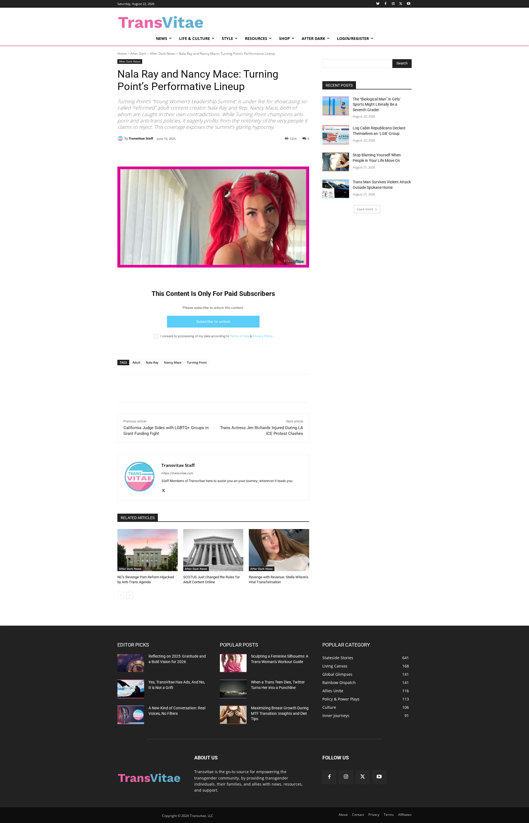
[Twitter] (401, 4)
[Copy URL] (206, 152)
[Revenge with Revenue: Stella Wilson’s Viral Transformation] (279, 550)
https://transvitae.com (177, 473)
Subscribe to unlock (213, 321)
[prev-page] (120, 595)
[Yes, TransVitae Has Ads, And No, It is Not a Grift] (130, 689)
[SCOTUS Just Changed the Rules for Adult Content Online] (213, 550)
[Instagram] (393, 4)
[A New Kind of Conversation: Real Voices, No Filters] (130, 714)
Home (122, 53)
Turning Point (197, 362)
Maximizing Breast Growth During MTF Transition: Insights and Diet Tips (280, 713)
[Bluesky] (378, 4)
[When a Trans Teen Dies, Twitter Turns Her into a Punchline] (233, 689)
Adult (136, 362)
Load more (365, 209)
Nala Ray (152, 362)
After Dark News (162, 53)
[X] (168, 152)
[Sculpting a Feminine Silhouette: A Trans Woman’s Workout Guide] (233, 663)
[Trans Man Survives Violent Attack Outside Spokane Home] (335, 188)
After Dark (138, 53)
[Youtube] (408, 4)
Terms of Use (239, 336)
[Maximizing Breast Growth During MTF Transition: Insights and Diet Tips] (233, 714)
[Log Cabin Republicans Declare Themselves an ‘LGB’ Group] (335, 135)
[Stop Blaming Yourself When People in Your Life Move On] (335, 161)
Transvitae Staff (141, 138)
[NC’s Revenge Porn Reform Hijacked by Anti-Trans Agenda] (147, 550)
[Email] (181, 152)
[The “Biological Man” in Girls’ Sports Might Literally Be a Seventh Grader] (335, 106)
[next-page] (129, 595)
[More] (220, 152)
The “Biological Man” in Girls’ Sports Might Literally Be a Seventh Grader (377, 104)
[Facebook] (385, 4)
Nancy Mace (172, 362)
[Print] (194, 152)
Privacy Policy (263, 336)
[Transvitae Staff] (121, 138)
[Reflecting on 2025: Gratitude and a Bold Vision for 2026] (130, 663)
